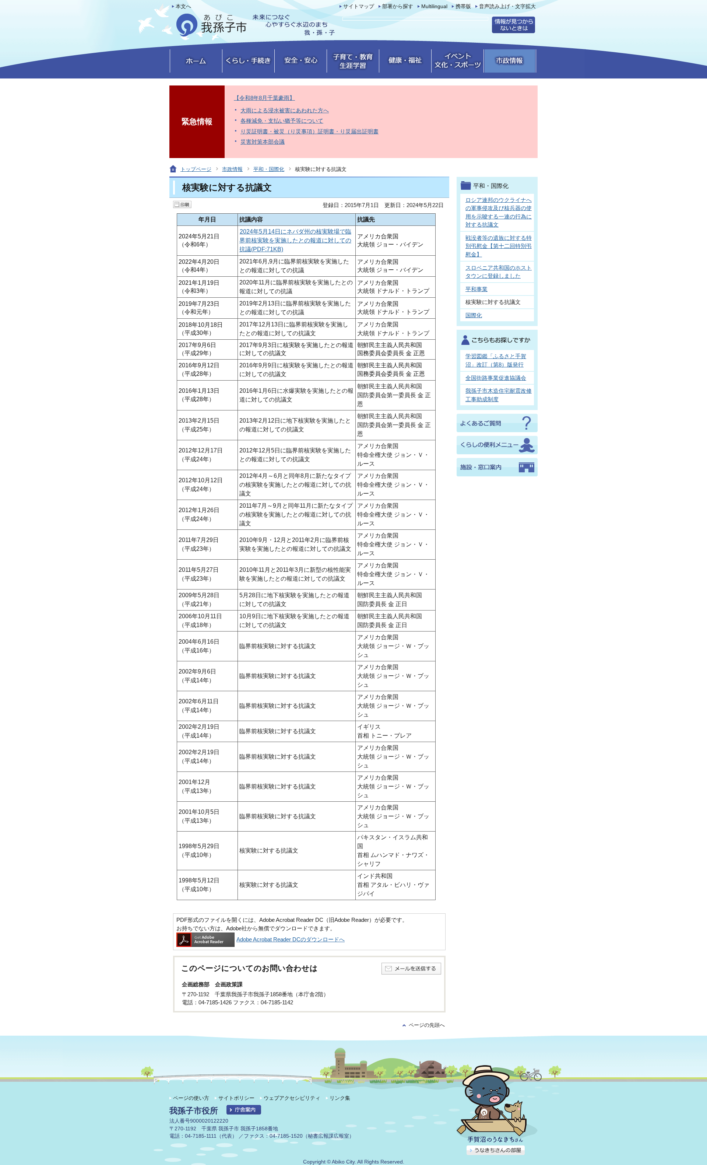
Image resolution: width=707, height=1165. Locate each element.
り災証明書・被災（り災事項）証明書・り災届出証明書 (309, 131)
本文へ (183, 6)
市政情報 (232, 169)
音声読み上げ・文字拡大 (507, 6)
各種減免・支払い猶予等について (281, 121)
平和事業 (476, 289)
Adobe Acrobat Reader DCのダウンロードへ (290, 939)
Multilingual (434, 6)
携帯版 (463, 6)
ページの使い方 (191, 1098)
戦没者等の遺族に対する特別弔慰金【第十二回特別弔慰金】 (498, 246)
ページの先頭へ (427, 1025)
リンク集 (340, 1098)
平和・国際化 (268, 169)
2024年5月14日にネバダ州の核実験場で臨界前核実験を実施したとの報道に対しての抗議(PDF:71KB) (295, 240)
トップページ (195, 169)
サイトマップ (358, 6)
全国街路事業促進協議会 (495, 378)
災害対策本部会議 (262, 142)
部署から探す (397, 6)
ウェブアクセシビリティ (292, 1098)
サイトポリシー (236, 1098)
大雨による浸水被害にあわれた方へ (284, 110)
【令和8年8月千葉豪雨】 (264, 98)
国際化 (473, 315)
